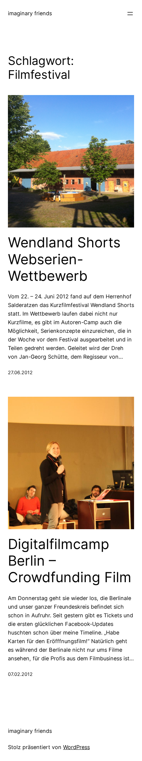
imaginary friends (30, 13)
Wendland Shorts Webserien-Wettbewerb (64, 259)
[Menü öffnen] (130, 14)
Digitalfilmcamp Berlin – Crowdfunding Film (69, 561)
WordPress (76, 747)
